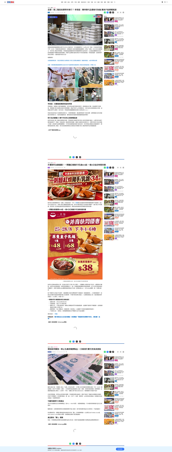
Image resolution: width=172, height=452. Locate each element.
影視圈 (116, 21)
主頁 (49, 7)
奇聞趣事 (116, 28)
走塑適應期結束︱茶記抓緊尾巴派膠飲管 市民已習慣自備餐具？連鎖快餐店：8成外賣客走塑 (72, 60)
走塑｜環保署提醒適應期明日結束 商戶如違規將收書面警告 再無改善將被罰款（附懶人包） (72, 65)
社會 (54, 7)
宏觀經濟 (116, 69)
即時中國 (55, 347)
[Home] (11, 2)
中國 (52, 347)
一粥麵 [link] (55, 314)
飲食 (116, 83)
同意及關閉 (120, 449)
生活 (52, 162)
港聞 (52, 7)
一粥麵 (76, 202)
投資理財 (116, 62)
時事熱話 (116, 76)
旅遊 (116, 189)
